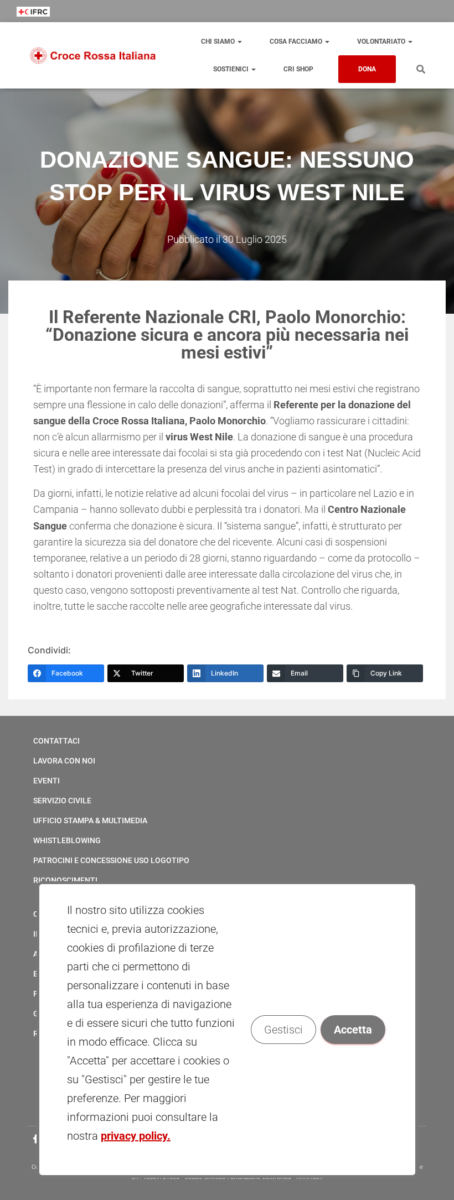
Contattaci (56, 740)
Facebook (36, 1139)
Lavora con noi (64, 760)
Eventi (46, 780)
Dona (367, 69)
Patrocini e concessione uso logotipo (111, 860)
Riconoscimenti (65, 880)
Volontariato (382, 41)
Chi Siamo (218, 41)
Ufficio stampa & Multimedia (90, 820)
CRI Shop (298, 69)
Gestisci (283, 1029)
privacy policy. (136, 1135)
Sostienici (231, 69)
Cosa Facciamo (297, 41)
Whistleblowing (67, 840)
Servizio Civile (62, 800)
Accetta (352, 1029)
